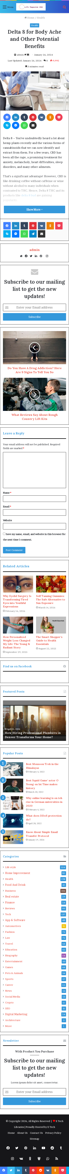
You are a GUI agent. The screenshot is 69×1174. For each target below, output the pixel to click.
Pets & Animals (14, 973)
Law (7, 937)
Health (41, 17)
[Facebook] (27, 256)
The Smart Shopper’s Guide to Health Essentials (49, 640)
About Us (22, 1132)
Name (7, 492)
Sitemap (34, 1138)
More (8, 1026)
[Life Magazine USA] (31, 6)
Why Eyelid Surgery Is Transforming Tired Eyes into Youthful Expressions (17, 601)
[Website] (22, 256)
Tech (8, 914)
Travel (9, 943)
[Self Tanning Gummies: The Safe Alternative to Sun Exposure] (51, 584)
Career (9, 984)
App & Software (15, 920)
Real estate (12, 896)
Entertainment (13, 961)
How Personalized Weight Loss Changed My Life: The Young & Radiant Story (16, 642)
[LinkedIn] (37, 256)
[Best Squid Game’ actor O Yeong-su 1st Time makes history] (13, 785)
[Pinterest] (42, 256)
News (8, 990)
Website (7, 520)
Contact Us (36, 1132)
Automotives (13, 926)
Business (10, 890)
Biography (11, 955)
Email (7, 506)
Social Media (12, 996)
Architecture (12, 1020)
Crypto (9, 1002)
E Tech (51, 1126)
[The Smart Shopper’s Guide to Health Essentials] (51, 625)
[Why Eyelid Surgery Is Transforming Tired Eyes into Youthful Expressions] (18, 584)
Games (9, 967)
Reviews (10, 908)
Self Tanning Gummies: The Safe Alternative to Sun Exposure (50, 599)
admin (20, 54)
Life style (10, 867)
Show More (33, 209)
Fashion (10, 931)
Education (11, 949)
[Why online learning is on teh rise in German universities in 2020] (13, 803)
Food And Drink (15, 884)
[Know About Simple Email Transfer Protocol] (13, 837)
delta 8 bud (28, 195)
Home (30, 17)
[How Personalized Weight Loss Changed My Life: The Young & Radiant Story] (18, 625)
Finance (10, 902)
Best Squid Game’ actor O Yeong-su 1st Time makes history (42, 784)
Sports (9, 978)
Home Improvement (17, 873)
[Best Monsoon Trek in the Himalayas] (13, 769)
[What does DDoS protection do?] (13, 821)
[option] (34, 720)
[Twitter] (32, 256)
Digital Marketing (16, 1014)
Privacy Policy (53, 1132)
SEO (7, 1008)
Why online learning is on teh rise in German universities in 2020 (44, 801)
